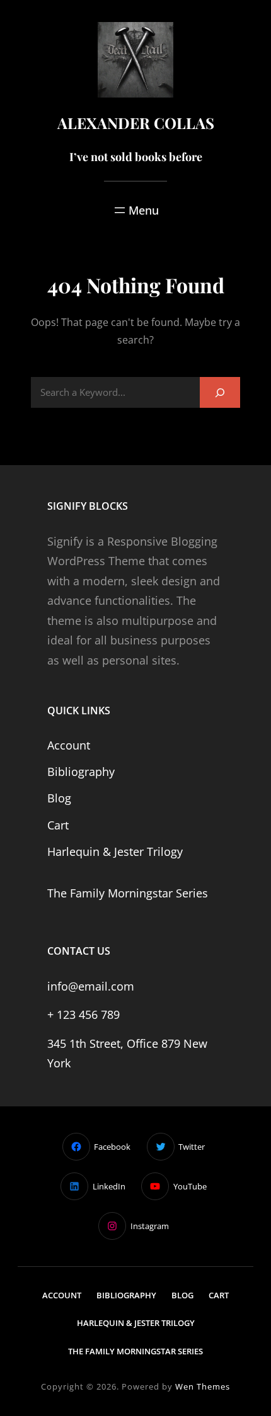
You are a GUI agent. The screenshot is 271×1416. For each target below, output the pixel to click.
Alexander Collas (135, 123)
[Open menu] (135, 210)
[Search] (220, 392)
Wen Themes (202, 1386)
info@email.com (90, 986)
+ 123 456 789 (83, 1014)
